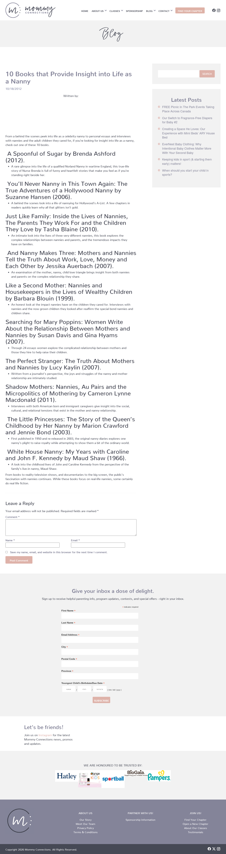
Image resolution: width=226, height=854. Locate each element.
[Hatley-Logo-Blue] (66, 776)
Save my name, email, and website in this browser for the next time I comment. (59, 552)
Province (67, 671)
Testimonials (195, 831)
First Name (68, 610)
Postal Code (69, 659)
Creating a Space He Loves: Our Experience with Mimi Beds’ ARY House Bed (188, 133)
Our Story (85, 819)
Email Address (70, 634)
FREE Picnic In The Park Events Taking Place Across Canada (188, 109)
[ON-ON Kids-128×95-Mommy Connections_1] (89, 778)
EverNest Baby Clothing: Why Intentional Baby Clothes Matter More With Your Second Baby (186, 148)
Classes (115, 10)
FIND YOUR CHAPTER (190, 10)
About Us (98, 10)
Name (10, 540)
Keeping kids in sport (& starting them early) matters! (187, 161)
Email (75, 540)
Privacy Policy (85, 827)
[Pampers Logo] (159, 775)
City (64, 646)
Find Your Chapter (195, 819)
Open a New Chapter (195, 823)
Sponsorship (134, 10)
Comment (12, 516)
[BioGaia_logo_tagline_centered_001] (136, 773)
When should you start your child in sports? (185, 172)
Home (84, 10)
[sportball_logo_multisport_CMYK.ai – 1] (113, 779)
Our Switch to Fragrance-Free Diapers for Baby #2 (187, 120)
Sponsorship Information (140, 819)
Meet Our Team (85, 823)
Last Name (68, 622)
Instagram (45, 734)
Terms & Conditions (85, 831)
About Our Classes (195, 827)
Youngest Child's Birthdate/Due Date (83, 683)
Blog (149, 10)
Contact (163, 10)
